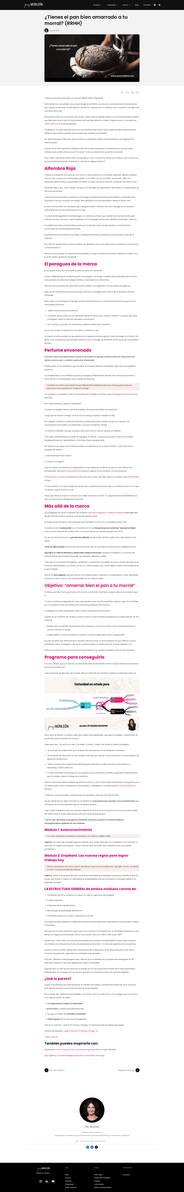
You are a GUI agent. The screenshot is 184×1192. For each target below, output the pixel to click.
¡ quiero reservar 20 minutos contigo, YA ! (81, 1031)
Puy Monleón (55, 30)
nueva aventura (51, 124)
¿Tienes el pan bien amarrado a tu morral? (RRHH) (86, 20)
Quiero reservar (51, 1037)
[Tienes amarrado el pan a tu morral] (92, 58)
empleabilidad (126, 495)
